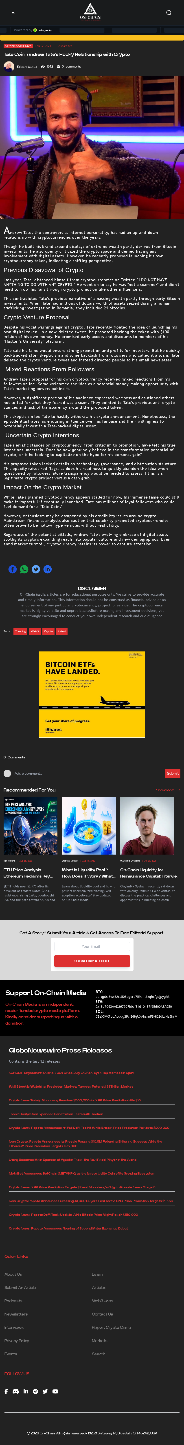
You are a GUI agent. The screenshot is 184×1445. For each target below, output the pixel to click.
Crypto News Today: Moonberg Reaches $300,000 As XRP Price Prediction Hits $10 (75, 1100)
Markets (99, 1341)
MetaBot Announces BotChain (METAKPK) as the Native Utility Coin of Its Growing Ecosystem (82, 1173)
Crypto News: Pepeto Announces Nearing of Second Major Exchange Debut (68, 1228)
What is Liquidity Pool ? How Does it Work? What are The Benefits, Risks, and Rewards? (87, 874)
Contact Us (102, 1314)
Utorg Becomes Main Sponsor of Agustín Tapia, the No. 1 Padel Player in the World (72, 1159)
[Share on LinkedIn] (47, 569)
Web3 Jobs (102, 1301)
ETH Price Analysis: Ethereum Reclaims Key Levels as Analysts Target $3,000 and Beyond (29, 874)
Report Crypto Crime (111, 1328)
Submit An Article (20, 1288)
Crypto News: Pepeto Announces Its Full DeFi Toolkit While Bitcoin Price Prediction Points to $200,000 (89, 1128)
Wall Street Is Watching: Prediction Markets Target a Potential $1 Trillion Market (71, 1086)
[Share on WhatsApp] (24, 569)
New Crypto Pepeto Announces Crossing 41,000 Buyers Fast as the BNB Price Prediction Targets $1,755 (91, 1201)
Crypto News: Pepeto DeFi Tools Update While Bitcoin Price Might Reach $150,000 (73, 1214)
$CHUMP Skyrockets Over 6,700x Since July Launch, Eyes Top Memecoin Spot (71, 1073)
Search (98, 1354)
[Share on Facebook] (12, 569)
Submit (173, 773)
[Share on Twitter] (35, 569)
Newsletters (16, 1314)
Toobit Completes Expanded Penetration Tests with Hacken (56, 1114)
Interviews (14, 1328)
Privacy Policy (16, 1341)
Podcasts (13, 1301)
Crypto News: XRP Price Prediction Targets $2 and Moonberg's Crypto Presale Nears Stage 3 (82, 1187)
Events (10, 1354)
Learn (97, 1275)
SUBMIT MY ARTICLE (92, 961)
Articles (99, 1288)
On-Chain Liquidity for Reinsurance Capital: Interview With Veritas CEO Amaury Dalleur (150, 874)
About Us (13, 1275)
